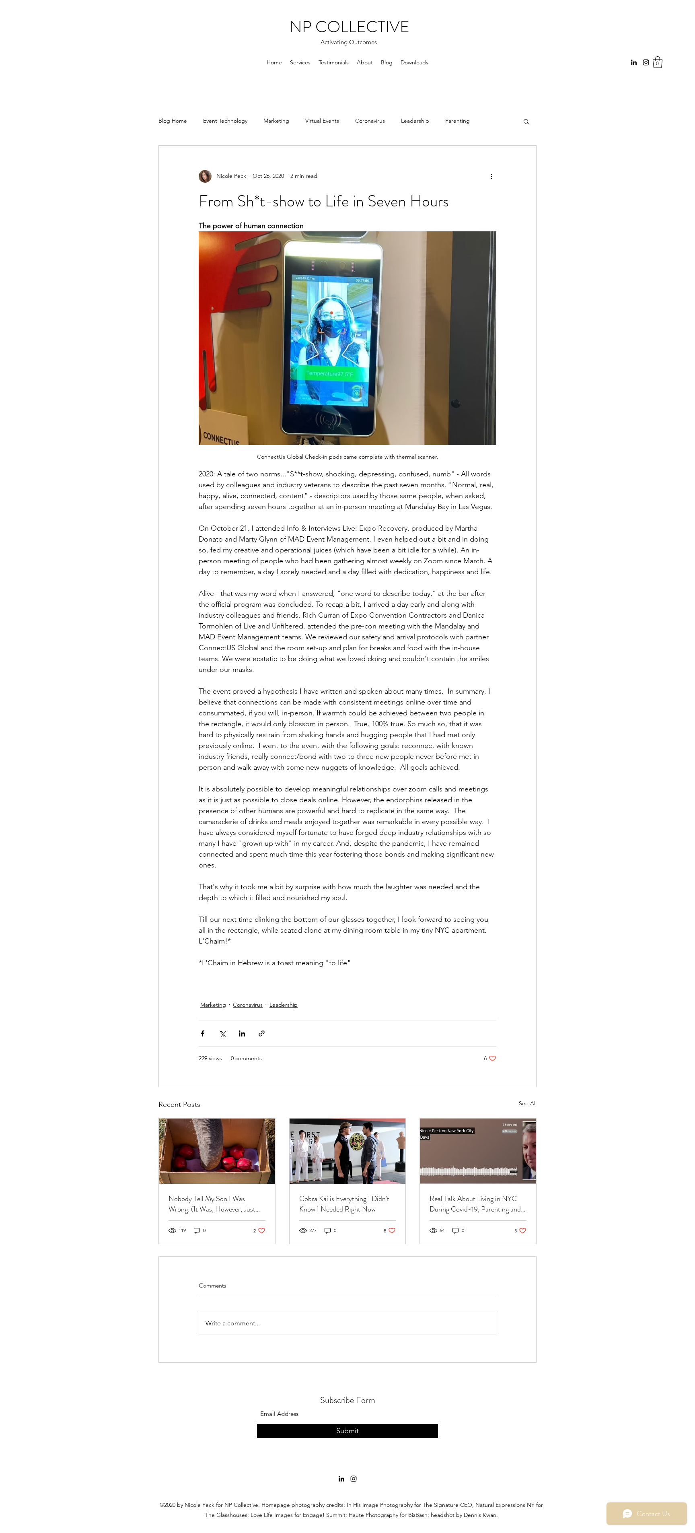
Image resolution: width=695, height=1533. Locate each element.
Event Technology (225, 120)
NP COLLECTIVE (349, 26)
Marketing (276, 120)
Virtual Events (322, 120)
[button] (657, 62)
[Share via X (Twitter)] (222, 1033)
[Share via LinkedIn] (242, 1033)
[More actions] (491, 176)
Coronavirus (370, 120)
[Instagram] (646, 62)
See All (528, 1103)
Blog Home (172, 120)
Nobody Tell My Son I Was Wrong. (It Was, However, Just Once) (212, 1203)
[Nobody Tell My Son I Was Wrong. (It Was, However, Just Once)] (217, 1151)
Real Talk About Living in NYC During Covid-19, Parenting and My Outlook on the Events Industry (475, 1203)
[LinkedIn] (634, 62)
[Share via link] (261, 1033)
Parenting (457, 120)
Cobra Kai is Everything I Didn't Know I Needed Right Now (344, 1203)
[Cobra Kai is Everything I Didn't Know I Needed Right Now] (348, 1151)
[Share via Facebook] (202, 1033)
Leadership (415, 120)
